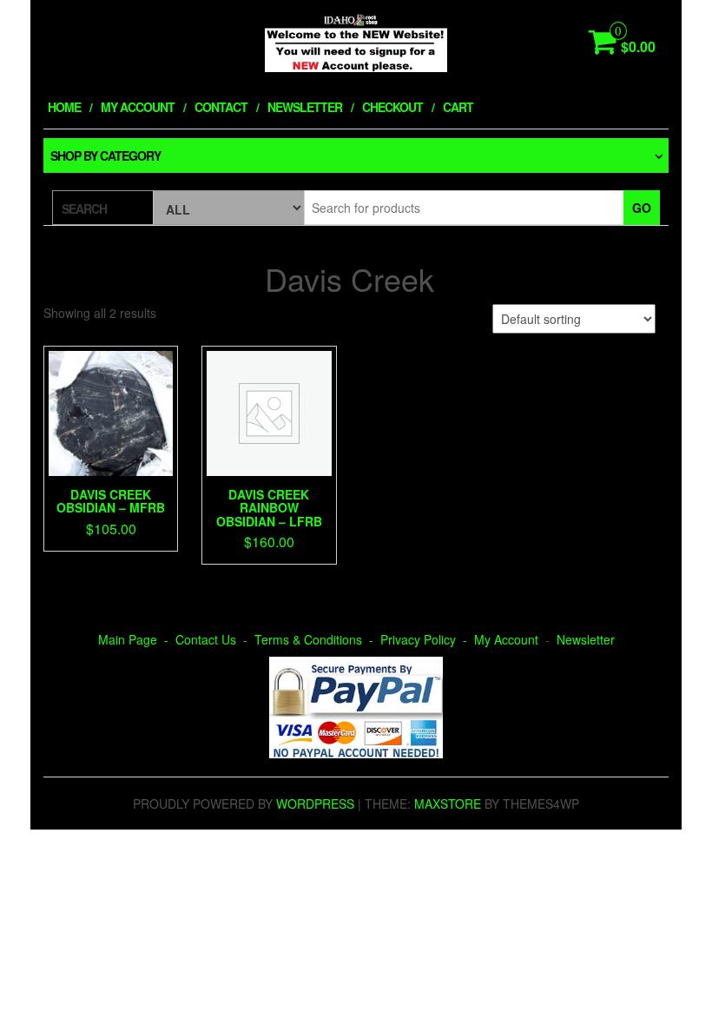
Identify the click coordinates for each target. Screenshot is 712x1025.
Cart (458, 107)
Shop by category (105, 155)
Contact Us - (214, 639)
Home (64, 107)
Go (641, 207)
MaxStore (447, 803)
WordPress (315, 803)
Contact (220, 107)
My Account (138, 107)
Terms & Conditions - (317, 639)
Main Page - (136, 639)
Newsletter (304, 107)
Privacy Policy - (427, 639)
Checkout (392, 107)
